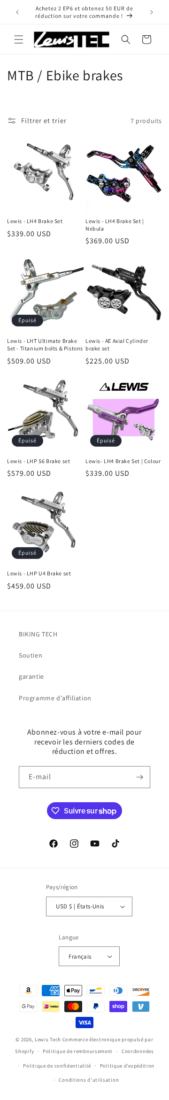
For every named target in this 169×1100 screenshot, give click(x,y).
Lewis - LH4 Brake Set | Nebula (114, 224)
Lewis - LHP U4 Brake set (39, 573)
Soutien (30, 655)
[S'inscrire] (139, 777)
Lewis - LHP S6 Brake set (38, 461)
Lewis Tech (48, 1039)
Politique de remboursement (78, 1051)
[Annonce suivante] (151, 12)
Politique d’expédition (127, 1065)
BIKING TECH (38, 634)
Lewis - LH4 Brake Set (35, 221)
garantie (31, 676)
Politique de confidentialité (57, 1065)
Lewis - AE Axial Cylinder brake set (116, 344)
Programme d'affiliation (55, 698)
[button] (18, 39)
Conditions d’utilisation (89, 1080)
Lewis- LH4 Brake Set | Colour (123, 461)
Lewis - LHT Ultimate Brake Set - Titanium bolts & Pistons (45, 344)
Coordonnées (138, 1051)
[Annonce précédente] (17, 12)
